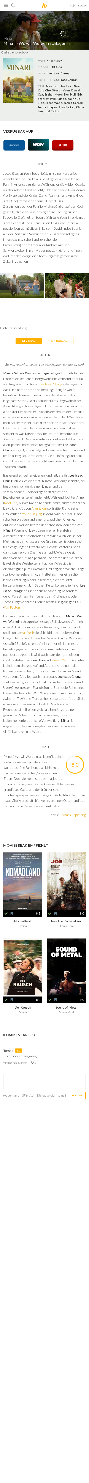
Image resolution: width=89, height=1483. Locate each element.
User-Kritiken (57, 341)
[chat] (72, 5)
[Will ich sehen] (11, 913)
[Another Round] (22, 967)
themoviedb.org (19, 52)
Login (82, 5)
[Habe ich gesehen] (6, 913)
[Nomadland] (22, 881)
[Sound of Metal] (66, 967)
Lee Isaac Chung (65, 80)
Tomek (8, 1050)
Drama (57, 67)
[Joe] (66, 881)
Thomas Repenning (73, 815)
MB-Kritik (28, 341)
